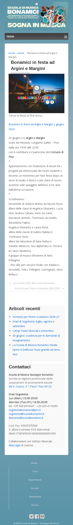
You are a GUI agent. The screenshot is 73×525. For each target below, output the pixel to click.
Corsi (35, 471)
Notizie (35, 505)
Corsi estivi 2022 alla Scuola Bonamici (34, 283)
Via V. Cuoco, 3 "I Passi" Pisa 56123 (30, 386)
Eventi (21, 53)
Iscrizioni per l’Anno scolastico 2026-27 (36, 317)
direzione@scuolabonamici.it (26, 418)
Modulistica (35, 496)
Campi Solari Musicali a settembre (33, 331)
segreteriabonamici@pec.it (25, 410)
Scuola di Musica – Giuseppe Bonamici (39, 523)
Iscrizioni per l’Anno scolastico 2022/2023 (37, 288)
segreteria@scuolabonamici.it (26, 414)
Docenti (35, 488)
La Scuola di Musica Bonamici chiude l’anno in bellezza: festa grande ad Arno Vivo (36, 349)
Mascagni (14, 445)
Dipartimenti (35, 479)
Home (12, 53)
